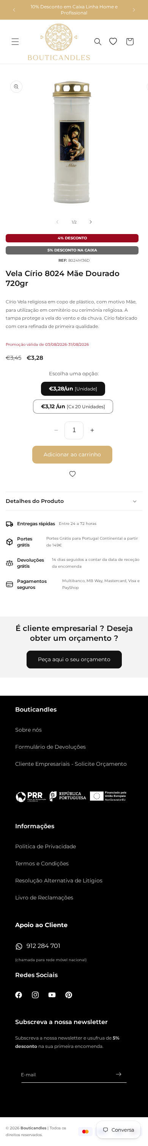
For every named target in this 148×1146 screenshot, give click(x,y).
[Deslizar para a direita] (90, 222)
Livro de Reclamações (44, 897)
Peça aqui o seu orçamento (74, 659)
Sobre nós (28, 729)
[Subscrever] (118, 1074)
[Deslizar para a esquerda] (57, 222)
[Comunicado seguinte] (134, 10)
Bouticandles (33, 1128)
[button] (15, 41)
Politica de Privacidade (45, 846)
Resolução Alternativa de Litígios (58, 880)
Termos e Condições (42, 863)
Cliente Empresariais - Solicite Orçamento (71, 763)
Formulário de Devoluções (50, 746)
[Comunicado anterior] (14, 10)
